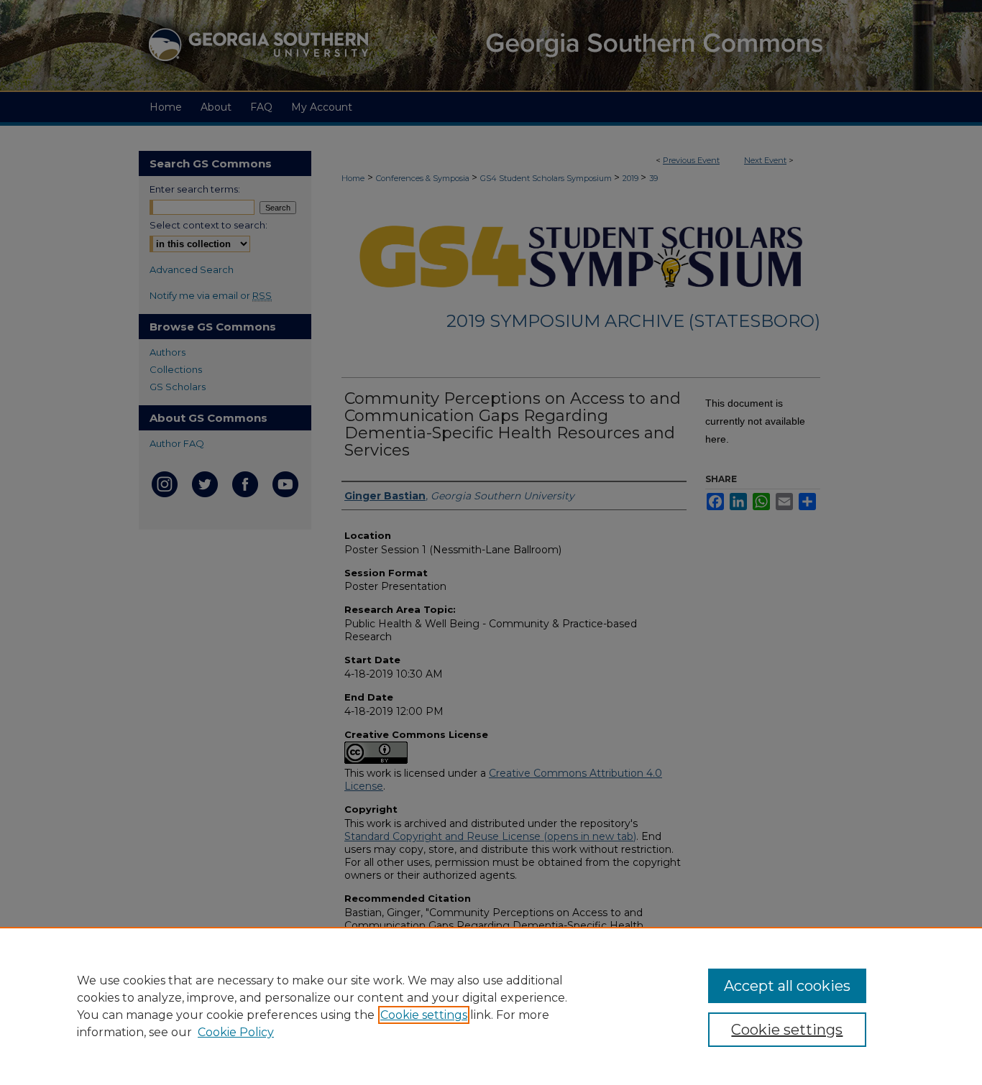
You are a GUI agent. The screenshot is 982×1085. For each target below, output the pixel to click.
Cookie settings (423, 1015)
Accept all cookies (787, 985)
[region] (491, 1006)
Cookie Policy (236, 1032)
